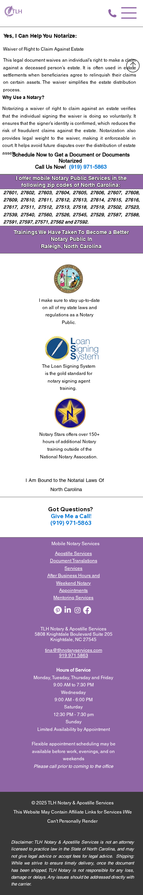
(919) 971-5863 (88, 167)
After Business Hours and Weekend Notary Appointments (73, 583)
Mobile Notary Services (76, 543)
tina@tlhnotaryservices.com (73, 650)
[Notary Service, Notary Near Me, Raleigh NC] (58, 610)
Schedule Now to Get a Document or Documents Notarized (71, 158)
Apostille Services (73, 553)
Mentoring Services (73, 597)
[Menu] (129, 12)
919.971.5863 (73, 655)
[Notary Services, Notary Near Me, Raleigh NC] (68, 610)
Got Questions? (71, 509)
